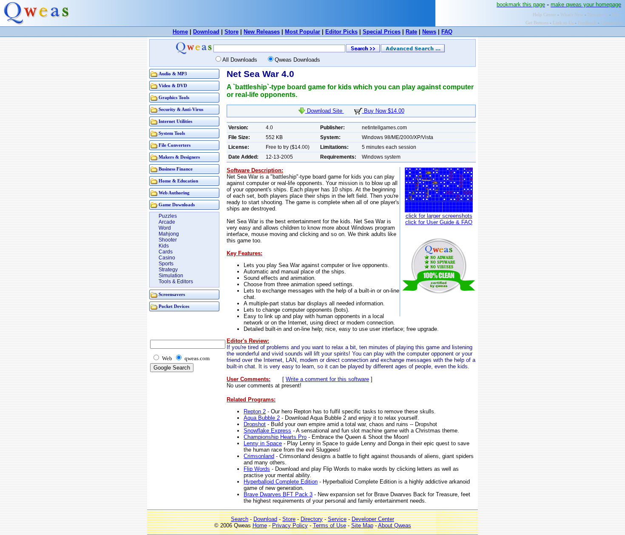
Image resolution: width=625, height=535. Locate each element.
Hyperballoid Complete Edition (281, 481)
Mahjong (169, 234)
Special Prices (382, 31)
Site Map (362, 525)
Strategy (168, 270)
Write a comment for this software (327, 379)
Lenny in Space (263, 443)
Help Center (544, 14)
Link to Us (563, 22)
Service (337, 519)
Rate (411, 31)
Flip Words (257, 469)
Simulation (171, 276)
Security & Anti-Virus (181, 109)
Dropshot (255, 424)
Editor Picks (341, 31)
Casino (167, 258)
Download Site (324, 111)
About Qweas (394, 525)
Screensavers (172, 294)
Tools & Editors (176, 282)
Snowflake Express (267, 430)
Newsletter (598, 14)
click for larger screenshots (439, 216)
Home (180, 31)
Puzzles (168, 216)
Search (239, 519)
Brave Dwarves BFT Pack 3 (278, 494)
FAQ (446, 31)
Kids (164, 246)
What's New (571, 14)
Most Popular (302, 31)
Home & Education (178, 181)
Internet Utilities (175, 121)
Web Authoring (174, 193)
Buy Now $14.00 (383, 111)
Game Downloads (177, 204)
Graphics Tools (174, 97)
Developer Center (373, 519)
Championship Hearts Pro (275, 437)
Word (165, 228)
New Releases (262, 31)
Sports (166, 264)
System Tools (172, 133)
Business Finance (176, 169)
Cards (166, 252)
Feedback (587, 22)
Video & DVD (173, 85)
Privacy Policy (290, 525)
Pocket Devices (174, 306)
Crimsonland (259, 456)
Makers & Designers (179, 157)
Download (206, 31)
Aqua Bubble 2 (262, 418)
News (429, 31)
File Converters (174, 145)
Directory (312, 519)
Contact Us (611, 22)
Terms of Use (329, 525)
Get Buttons (537, 22)
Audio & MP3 (173, 73)
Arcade (167, 222)
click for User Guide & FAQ (438, 222)
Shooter (168, 240)
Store (231, 31)
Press (617, 14)
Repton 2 (255, 411)
